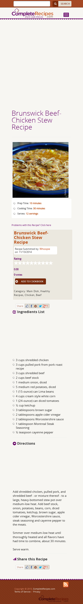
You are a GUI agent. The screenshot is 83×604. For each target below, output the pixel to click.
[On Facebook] (31, 306)
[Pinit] (35, 306)
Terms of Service (22, 591)
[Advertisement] (41, 65)
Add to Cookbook (32, 281)
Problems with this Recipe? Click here (31, 225)
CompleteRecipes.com (44, 588)
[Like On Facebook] (27, 306)
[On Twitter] (40, 306)
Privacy (36, 591)
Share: (20, 305)
